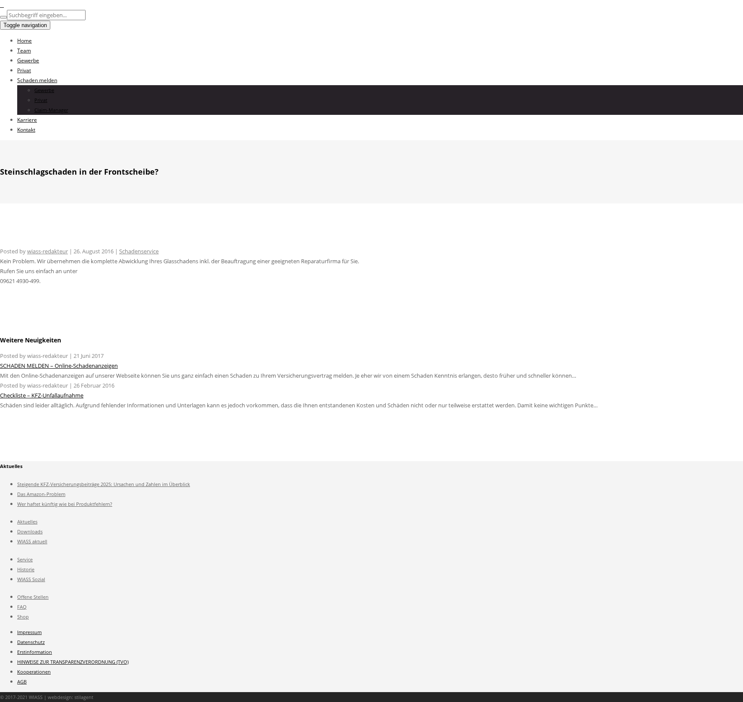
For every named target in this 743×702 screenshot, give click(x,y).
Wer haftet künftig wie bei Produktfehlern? (64, 504)
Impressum (29, 632)
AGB (22, 681)
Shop (23, 616)
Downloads (30, 531)
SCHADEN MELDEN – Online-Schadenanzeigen (59, 365)
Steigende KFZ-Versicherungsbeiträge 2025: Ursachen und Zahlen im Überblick (103, 484)
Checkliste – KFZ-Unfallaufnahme (41, 395)
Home (24, 40)
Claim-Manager (51, 110)
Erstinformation (34, 652)
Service (25, 559)
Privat (24, 70)
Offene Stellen (33, 597)
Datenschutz (31, 642)
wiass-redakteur (47, 251)
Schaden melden (37, 80)
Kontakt (26, 129)
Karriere (27, 120)
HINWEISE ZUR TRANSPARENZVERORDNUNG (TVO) (73, 662)
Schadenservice (139, 251)
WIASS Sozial (31, 579)
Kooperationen (34, 671)
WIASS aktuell (32, 541)
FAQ (22, 606)
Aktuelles (27, 521)
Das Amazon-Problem (41, 494)
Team (24, 50)
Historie (25, 569)
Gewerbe (28, 60)
